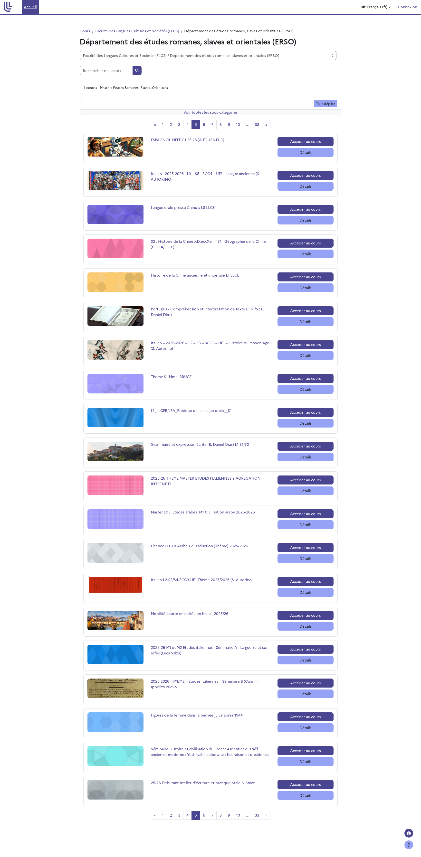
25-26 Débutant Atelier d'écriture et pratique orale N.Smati (203, 782)
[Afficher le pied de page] (408, 844)
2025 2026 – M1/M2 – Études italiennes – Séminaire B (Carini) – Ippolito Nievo (205, 684)
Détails (305, 152)
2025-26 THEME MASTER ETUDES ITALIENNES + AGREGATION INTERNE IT (206, 480)
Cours (85, 30)
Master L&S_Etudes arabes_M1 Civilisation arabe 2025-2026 (203, 511)
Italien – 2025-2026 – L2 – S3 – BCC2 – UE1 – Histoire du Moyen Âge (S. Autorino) (210, 345)
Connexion (407, 6)
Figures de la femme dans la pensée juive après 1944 (197, 714)
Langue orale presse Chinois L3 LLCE (183, 207)
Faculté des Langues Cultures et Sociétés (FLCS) (137, 30)
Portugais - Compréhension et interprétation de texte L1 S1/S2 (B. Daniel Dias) (208, 311)
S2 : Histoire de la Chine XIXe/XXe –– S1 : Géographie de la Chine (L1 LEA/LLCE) (208, 244)
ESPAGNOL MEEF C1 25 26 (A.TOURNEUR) (187, 139)
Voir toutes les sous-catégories (210, 112)
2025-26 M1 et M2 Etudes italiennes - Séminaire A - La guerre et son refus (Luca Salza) (209, 650)
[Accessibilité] (408, 833)
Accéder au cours (305, 141)
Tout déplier (325, 103)
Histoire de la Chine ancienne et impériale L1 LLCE (195, 275)
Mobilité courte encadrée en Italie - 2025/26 (189, 613)
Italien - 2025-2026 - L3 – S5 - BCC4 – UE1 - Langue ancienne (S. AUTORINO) (205, 176)
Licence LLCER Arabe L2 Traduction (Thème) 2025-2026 (199, 545)
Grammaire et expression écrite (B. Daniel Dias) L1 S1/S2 (200, 444)
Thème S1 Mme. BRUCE (171, 376)
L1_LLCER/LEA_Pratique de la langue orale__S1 (191, 410)
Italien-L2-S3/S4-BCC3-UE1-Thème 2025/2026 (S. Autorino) (202, 579)
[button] (376, 7)
